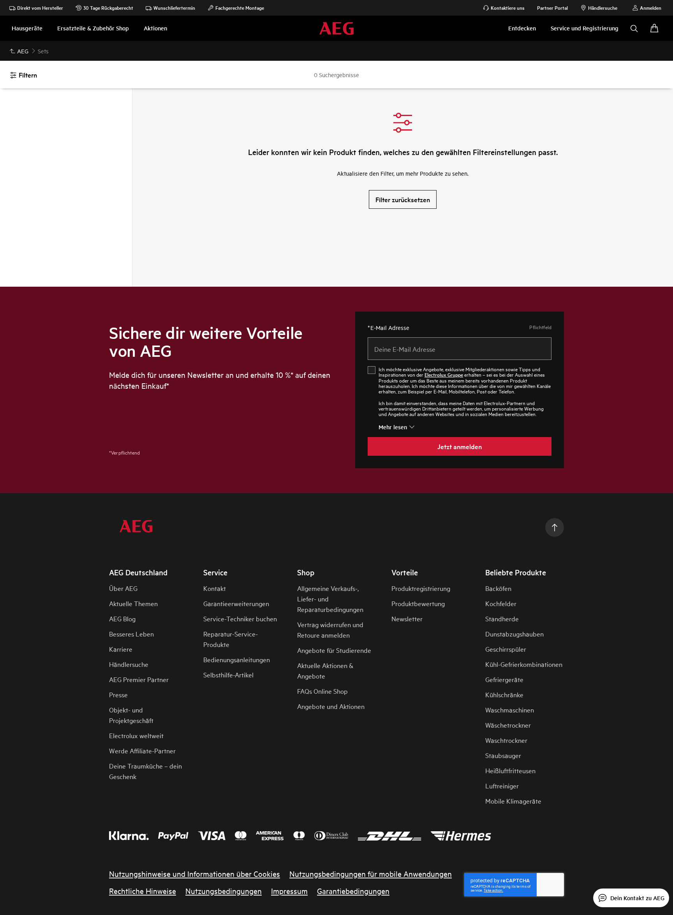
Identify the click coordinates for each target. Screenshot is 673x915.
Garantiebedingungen (353, 891)
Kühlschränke (504, 694)
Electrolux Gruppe (444, 374)
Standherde (502, 618)
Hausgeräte (27, 28)
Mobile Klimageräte (513, 800)
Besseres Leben (131, 633)
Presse (118, 694)
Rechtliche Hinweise (142, 891)
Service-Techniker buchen (240, 618)
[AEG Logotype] (136, 527)
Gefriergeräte (504, 679)
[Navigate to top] (554, 527)
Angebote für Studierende (334, 649)
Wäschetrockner (508, 724)
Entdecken (522, 28)
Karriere (120, 648)
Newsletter (407, 618)
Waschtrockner (506, 739)
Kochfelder (500, 603)
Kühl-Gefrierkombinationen (523, 663)
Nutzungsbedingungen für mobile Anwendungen (370, 873)
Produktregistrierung (420, 588)
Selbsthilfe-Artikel (228, 674)
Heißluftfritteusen (510, 770)
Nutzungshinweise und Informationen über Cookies (194, 873)
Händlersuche (128, 663)
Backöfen (498, 588)
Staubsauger (503, 755)
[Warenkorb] (654, 28)
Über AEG (123, 588)
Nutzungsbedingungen (223, 891)
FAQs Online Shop (322, 690)
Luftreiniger (502, 785)
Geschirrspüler (505, 648)
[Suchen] (634, 28)
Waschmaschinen (509, 709)
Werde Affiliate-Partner (142, 750)
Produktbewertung (418, 603)
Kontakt (214, 588)
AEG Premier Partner (139, 679)
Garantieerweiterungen (236, 603)
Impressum (289, 891)
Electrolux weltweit (136, 735)
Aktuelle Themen (133, 603)
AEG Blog (122, 618)
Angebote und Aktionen (331, 706)
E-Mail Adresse (388, 327)
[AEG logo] (336, 28)
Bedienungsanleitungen (236, 659)
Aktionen (155, 28)
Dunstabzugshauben (514, 633)
